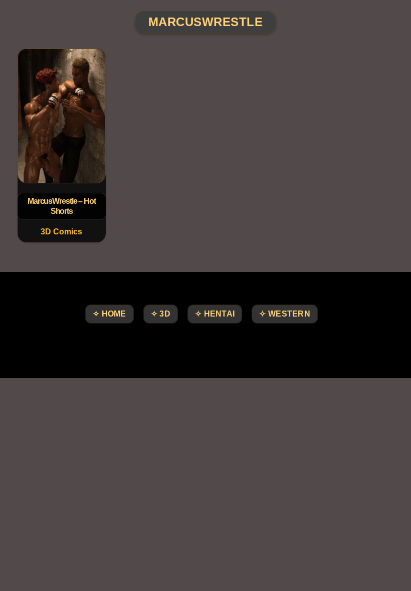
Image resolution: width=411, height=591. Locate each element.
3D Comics (61, 231)
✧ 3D (160, 314)
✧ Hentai (215, 314)
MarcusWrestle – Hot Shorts (62, 206)
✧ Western (284, 314)
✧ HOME (109, 314)
